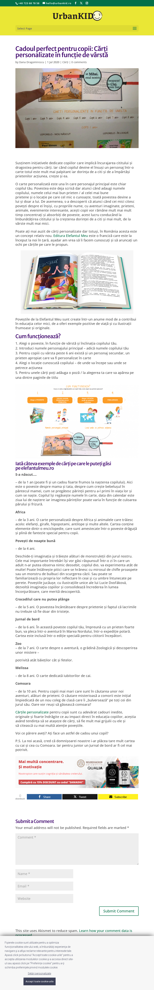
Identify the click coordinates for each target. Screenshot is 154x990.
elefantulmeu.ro (37, 468)
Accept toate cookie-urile (40, 981)
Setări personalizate (39, 973)
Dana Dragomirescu (31, 62)
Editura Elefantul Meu (70, 235)
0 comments (79, 62)
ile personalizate (35, 712)
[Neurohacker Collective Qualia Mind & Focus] (77, 785)
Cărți (65, 62)
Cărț (18, 712)
